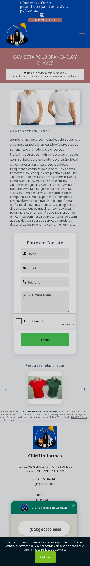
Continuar (45, 557)
